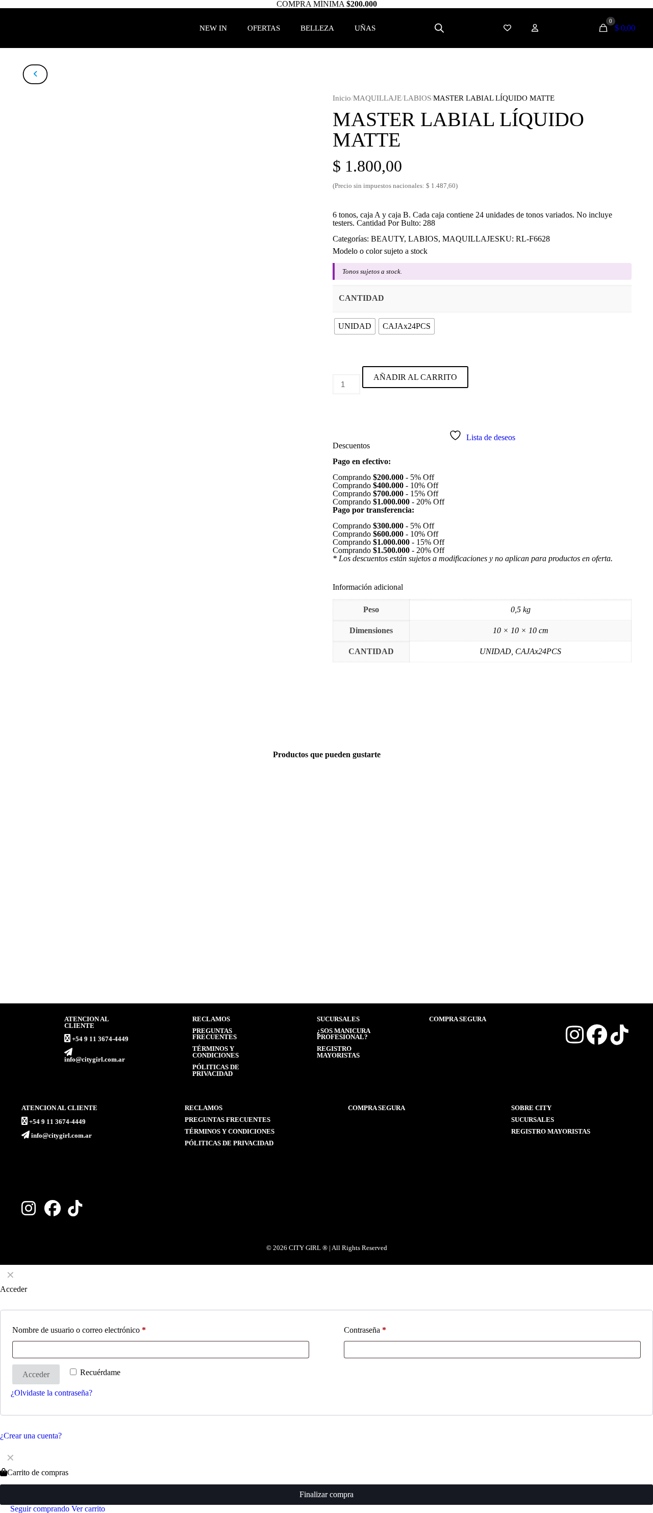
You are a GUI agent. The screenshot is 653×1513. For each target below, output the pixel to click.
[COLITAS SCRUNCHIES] (567, 876)
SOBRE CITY (531, 1108)
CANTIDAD (361, 298)
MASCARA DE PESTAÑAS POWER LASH (406, 966)
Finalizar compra (326, 1494)
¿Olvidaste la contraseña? (51, 1392)
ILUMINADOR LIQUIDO (227, 962)
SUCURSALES (338, 1019)
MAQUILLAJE (377, 98)
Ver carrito (88, 1508)
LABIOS (417, 98)
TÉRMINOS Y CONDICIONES (215, 1052)
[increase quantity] (337, 408)
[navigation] (326, 1480)
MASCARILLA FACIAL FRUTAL (81, 962)
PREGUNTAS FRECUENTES (214, 1034)
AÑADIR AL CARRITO (415, 377)
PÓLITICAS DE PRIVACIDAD (215, 1070)
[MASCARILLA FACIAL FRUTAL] (87, 876)
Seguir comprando (38, 1508)
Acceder (35, 1374)
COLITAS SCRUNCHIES (546, 962)
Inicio (342, 98)
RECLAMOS (211, 1019)
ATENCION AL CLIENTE (86, 1022)
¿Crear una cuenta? (31, 1435)
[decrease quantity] (337, 370)
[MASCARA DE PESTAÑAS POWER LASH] (407, 876)
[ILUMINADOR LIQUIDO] (246, 876)
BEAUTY (387, 238)
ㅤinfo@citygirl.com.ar (94, 1059)
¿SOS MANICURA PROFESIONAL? (343, 1034)
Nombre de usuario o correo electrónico (79, 1330)
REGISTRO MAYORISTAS (338, 1052)
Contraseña (365, 1330)
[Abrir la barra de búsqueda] (439, 28)
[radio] (355, 326)
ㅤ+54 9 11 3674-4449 (100, 1039)
